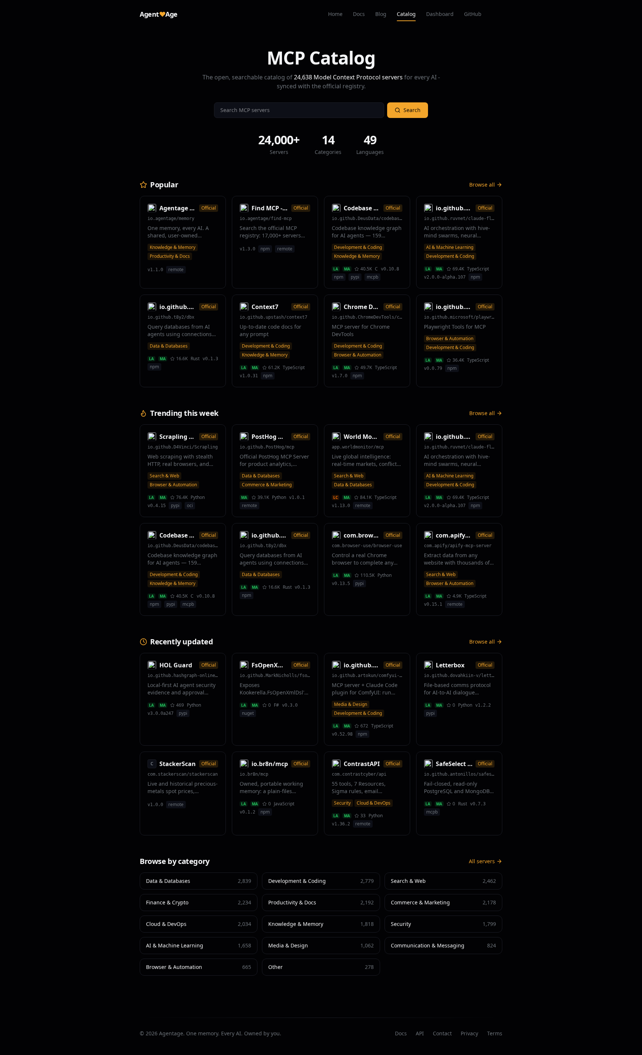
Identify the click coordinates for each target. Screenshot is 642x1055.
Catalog (406, 13)
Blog (380, 13)
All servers (482, 861)
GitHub (473, 13)
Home (335, 13)
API (420, 1033)
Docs (359, 13)
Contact (442, 1033)
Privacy (469, 1033)
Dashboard (440, 13)
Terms (494, 1033)
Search (412, 110)
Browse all (482, 184)
